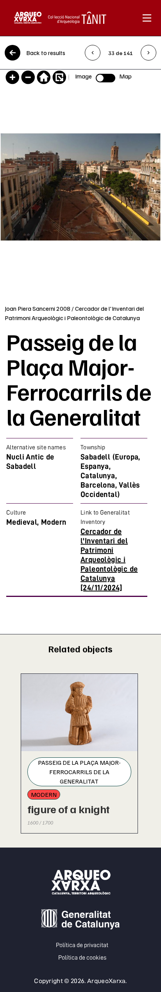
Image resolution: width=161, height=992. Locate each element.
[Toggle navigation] (147, 18)
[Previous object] (92, 53)
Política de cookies (82, 958)
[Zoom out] (28, 77)
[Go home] (44, 77)
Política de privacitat (82, 945)
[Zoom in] (12, 77)
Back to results (45, 53)
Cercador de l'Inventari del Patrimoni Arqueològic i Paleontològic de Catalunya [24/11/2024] (109, 559)
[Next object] (148, 53)
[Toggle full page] (59, 77)
